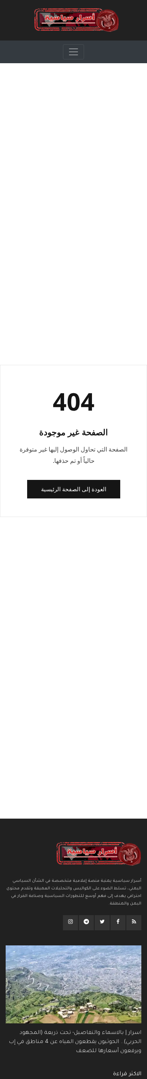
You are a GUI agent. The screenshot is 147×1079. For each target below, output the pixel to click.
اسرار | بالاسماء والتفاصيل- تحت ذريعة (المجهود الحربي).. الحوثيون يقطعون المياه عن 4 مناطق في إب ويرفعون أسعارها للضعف (75, 1042)
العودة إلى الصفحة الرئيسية (73, 489)
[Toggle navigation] (73, 51)
